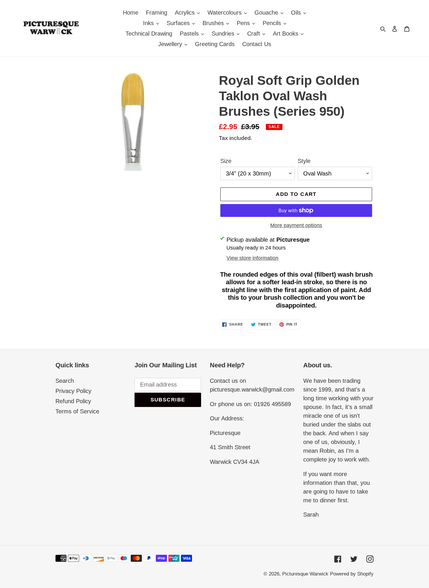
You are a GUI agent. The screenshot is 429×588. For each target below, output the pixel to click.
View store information (252, 258)
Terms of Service (77, 411)
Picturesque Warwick (305, 574)
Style (304, 161)
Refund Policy (73, 401)
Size (225, 161)
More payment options (296, 225)
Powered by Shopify (352, 574)
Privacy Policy (73, 391)
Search (64, 381)
